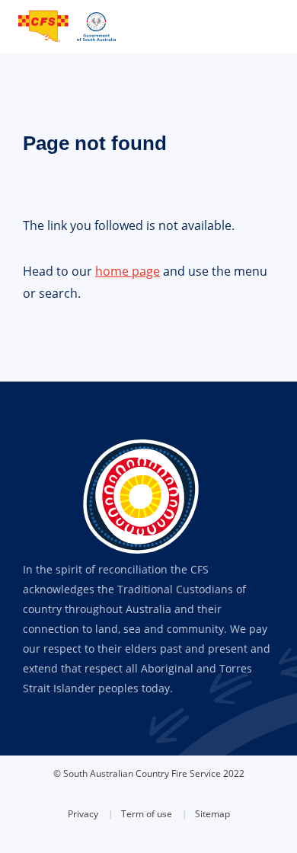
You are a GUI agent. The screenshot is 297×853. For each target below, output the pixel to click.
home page (127, 271)
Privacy (83, 813)
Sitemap (212, 813)
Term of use (146, 813)
